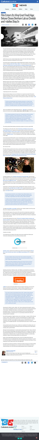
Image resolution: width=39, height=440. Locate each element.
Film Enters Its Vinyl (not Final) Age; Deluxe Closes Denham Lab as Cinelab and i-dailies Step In (18, 19)
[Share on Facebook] (29, 24)
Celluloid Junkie (11, 351)
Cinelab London (6, 250)
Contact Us (24, 428)
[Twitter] (36, 352)
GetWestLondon (10, 134)
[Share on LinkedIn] (32, 24)
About (23, 426)
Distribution (14, 9)
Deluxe (3, 360)
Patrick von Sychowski (5, 24)
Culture (31, 9)
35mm (9, 360)
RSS (22, 429)
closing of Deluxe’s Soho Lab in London (12, 131)
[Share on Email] (23, 24)
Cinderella (26, 360)
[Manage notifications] (36, 438)
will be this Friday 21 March (15, 63)
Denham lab (19, 360)
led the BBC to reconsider (12, 208)
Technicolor (6, 360)
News (15, 426)
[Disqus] (19, 375)
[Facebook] (35, 352)
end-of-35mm (15, 360)
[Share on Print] (26, 24)
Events (26, 9)
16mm (29, 360)
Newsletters (17, 429)
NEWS (23, 6)
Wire (14, 427)
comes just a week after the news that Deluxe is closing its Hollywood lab (17, 65)
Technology (3, 12)
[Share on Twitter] (35, 24)
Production (7, 9)
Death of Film (11, 360)
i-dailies (4, 286)
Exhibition (20, 9)
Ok (18, 438)
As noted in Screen (9, 190)
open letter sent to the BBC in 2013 (16, 188)
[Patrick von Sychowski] (4, 353)
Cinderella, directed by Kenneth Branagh (20, 176)
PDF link (24, 109)
